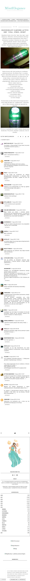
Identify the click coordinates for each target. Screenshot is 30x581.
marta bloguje (8, 143)
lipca (3, 519)
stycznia (4, 530)
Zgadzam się (22, 579)
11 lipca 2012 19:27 (13, 231)
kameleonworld (9, 320)
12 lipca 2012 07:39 (15, 346)
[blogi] (15, 548)
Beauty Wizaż (8, 248)
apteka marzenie (9, 374)
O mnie (13, 19)
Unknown (6, 160)
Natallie (6, 239)
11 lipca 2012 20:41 (12, 284)
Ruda (5, 172)
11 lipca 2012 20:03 (17, 248)
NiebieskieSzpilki (9, 194)
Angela (6, 231)
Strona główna (6, 19)
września (4, 515)
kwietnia (4, 524)
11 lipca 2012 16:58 (17, 184)
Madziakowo (7, 184)
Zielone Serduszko (9, 210)
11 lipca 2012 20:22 (16, 268)
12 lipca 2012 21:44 (15, 399)
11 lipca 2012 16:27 (15, 160)
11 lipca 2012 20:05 (19, 258)
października (5, 513)
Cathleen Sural (8, 258)
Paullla (6, 328)
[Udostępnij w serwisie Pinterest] (28, 137)
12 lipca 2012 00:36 (14, 328)
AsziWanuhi (7, 222)
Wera (5, 310)
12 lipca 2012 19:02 (13, 384)
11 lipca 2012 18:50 (21, 210)
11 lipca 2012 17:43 (19, 194)
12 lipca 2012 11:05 (14, 356)
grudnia (4, 509)
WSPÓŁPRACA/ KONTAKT (22, 19)
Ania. (5, 284)
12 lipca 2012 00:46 (19, 338)
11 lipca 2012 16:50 (12, 172)
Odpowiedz (7, 148)
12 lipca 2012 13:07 (19, 374)
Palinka (6, 356)
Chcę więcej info (14, 579)
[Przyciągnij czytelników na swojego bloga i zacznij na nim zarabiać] (15, 553)
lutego (3, 528)
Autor (6, 384)
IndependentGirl (9, 338)
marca (3, 526)
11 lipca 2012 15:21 (18, 143)
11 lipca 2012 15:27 (19, 152)
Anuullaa (7, 346)
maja (3, 522)
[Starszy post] (28, 433)
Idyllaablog (7, 202)
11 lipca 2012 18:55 (16, 222)
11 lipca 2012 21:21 (15, 292)
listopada (4, 511)
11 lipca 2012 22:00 (12, 310)
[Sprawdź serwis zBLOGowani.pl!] (15, 541)
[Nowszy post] (1, 433)
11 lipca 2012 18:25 (16, 202)
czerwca (4, 520)
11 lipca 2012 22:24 (19, 320)
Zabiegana (7, 292)
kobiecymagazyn (9, 152)
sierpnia (4, 517)
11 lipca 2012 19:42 (14, 239)
